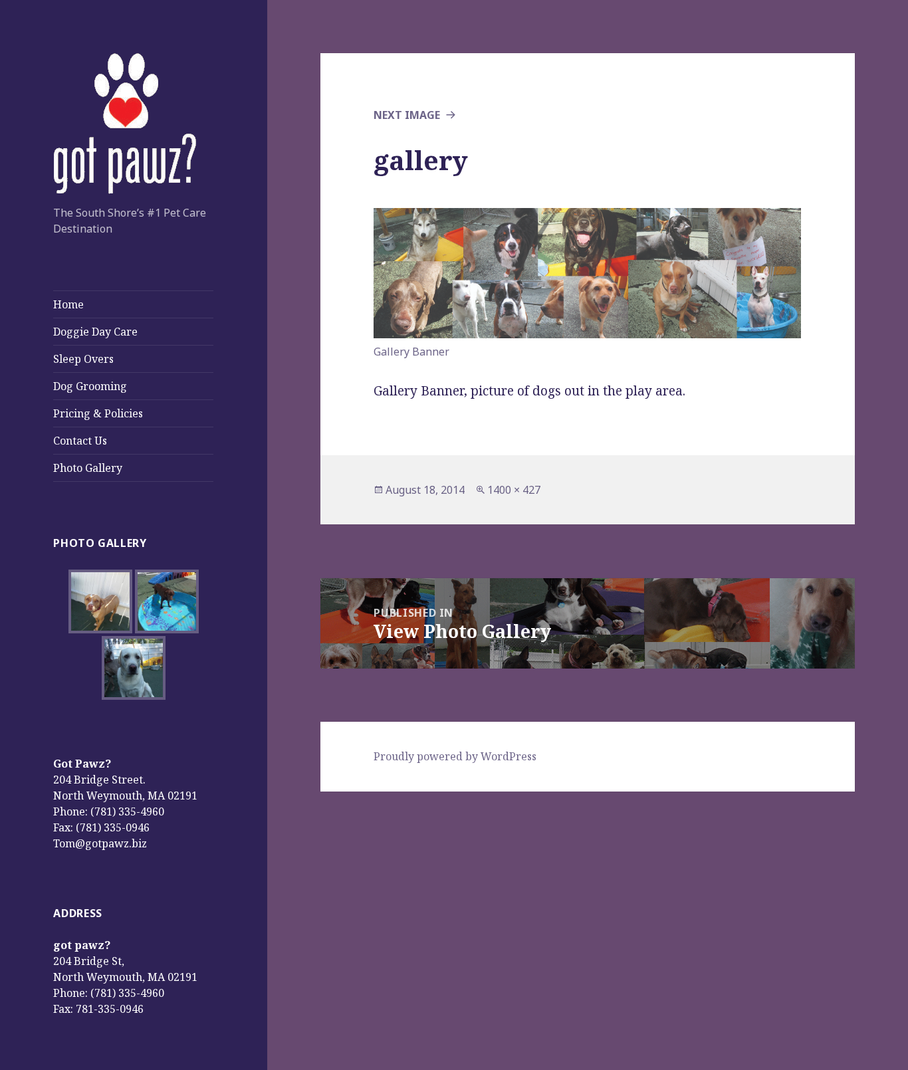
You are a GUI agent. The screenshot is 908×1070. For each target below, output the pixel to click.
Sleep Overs (83, 359)
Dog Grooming (90, 386)
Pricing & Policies (98, 413)
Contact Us (80, 440)
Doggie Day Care (95, 331)
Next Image (407, 115)
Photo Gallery (87, 468)
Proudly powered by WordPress (455, 756)
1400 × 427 (513, 489)
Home (68, 304)
